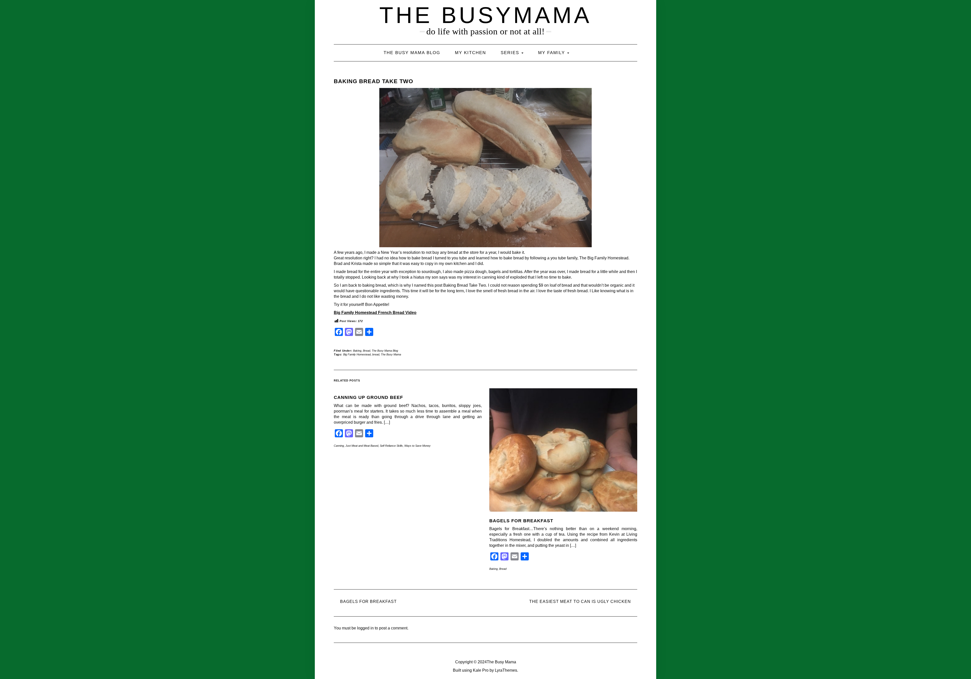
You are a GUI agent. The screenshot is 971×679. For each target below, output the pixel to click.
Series (511, 52)
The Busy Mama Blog (412, 52)
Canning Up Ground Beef (368, 397)
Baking (357, 350)
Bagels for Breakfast (521, 520)
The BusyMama (485, 15)
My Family (552, 52)
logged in (365, 628)
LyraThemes (506, 670)
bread (375, 354)
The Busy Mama (391, 354)
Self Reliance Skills (391, 445)
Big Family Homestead (357, 354)
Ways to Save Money (417, 445)
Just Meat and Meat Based (361, 445)
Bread (366, 350)
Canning (339, 445)
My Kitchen (470, 52)
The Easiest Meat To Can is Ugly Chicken (580, 601)
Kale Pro (481, 670)
